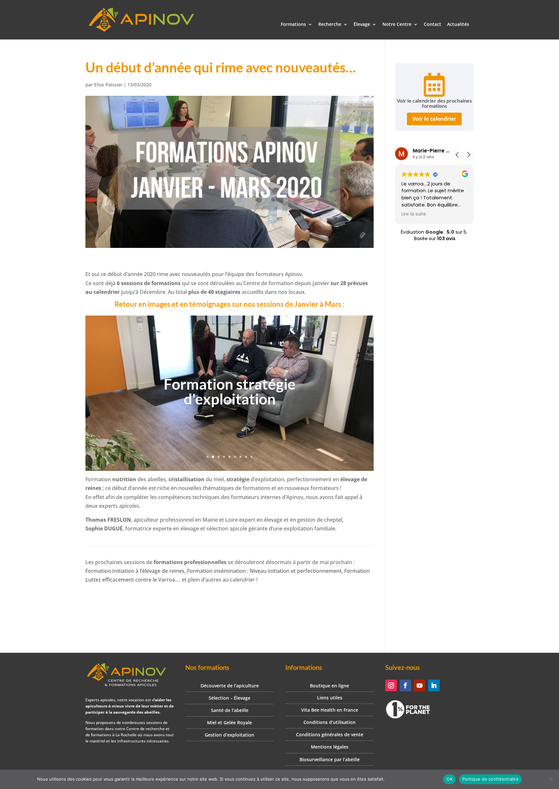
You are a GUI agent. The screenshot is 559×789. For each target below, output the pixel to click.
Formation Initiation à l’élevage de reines (134, 570)
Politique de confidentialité (413, 779)
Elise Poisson (108, 85)
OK (449, 779)
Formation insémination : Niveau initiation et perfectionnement (264, 570)
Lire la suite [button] (413, 214)
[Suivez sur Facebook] (405, 685)
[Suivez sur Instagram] (391, 685)
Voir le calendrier (434, 118)
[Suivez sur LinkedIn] (434, 685)
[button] (468, 155)
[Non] (551, 779)
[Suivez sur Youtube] (419, 685)
